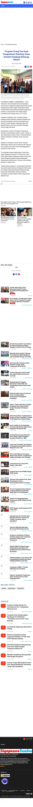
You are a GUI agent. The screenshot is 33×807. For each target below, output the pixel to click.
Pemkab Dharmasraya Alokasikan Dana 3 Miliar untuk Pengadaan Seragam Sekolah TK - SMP (20, 436)
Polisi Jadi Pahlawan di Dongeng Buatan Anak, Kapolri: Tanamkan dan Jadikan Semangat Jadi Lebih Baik (21, 455)
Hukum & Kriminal (27, 305)
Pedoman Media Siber (13, 790)
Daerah (30, 669)
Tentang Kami (4, 790)
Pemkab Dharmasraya (11, 44)
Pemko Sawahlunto (26, 542)
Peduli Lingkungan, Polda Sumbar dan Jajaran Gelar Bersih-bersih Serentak (20, 374)
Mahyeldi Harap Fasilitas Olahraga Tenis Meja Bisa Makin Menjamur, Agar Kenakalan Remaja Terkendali (20, 355)
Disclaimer (22, 790)
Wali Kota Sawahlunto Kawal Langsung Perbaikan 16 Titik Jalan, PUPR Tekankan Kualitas (18, 636)
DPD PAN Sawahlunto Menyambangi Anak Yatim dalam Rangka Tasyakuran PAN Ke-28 (19, 646)
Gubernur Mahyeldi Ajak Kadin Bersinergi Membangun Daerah (19, 528)
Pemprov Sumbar (27, 358)
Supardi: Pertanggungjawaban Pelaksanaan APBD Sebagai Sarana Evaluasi (20, 500)
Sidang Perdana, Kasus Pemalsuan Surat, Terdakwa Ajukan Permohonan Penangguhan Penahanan (20, 396)
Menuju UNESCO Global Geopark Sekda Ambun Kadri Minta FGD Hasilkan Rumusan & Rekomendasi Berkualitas (20, 549)
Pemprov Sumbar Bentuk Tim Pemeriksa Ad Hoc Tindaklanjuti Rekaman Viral (18, 607)
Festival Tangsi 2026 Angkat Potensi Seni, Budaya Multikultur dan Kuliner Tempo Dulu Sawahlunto (19, 664)
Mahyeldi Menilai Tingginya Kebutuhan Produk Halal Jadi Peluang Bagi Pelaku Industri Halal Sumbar (20, 384)
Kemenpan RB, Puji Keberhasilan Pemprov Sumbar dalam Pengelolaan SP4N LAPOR (19, 364)
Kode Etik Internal (10, 791)
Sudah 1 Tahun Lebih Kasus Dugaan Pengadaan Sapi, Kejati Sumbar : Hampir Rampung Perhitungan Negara (20, 407)
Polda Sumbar (28, 377)
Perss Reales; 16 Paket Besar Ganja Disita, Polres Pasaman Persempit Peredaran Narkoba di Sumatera (21, 300)
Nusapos (29, 790)
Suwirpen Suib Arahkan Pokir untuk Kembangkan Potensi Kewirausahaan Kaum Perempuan (20, 481)
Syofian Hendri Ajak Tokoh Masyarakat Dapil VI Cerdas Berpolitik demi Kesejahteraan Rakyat (19, 290)
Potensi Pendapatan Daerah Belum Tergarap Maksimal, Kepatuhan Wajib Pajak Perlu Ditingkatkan (20, 490)
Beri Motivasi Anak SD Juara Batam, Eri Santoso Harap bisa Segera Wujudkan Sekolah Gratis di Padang (20, 345)
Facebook (26, 793)
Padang (30, 295)
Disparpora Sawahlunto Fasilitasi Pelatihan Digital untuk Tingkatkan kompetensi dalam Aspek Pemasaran (20, 537)
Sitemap (29, 793)
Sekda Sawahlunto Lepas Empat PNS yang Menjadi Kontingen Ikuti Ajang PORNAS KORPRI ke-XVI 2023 (21, 559)
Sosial (30, 651)
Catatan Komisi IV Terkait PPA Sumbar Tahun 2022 (19, 464)
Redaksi (2, 766)
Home (2, 44)
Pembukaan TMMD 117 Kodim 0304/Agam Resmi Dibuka (19, 568)
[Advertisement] (16, 26)
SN (3, 6)
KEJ (3, 791)
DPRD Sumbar (28, 467)
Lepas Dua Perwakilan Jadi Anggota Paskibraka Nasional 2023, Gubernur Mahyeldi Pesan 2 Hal (21, 446)
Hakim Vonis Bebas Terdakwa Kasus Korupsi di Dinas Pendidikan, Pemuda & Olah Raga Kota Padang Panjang (21, 417)
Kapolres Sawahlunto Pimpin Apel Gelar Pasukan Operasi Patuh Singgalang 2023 (20, 576)
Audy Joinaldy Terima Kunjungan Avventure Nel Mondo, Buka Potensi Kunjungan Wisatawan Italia (21, 427)
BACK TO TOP (29, 739)
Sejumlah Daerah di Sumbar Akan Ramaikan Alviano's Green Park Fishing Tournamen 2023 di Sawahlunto (20, 518)
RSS (31, 793)
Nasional (29, 459)
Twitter (28, 793)
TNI (31, 570)
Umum (30, 349)
